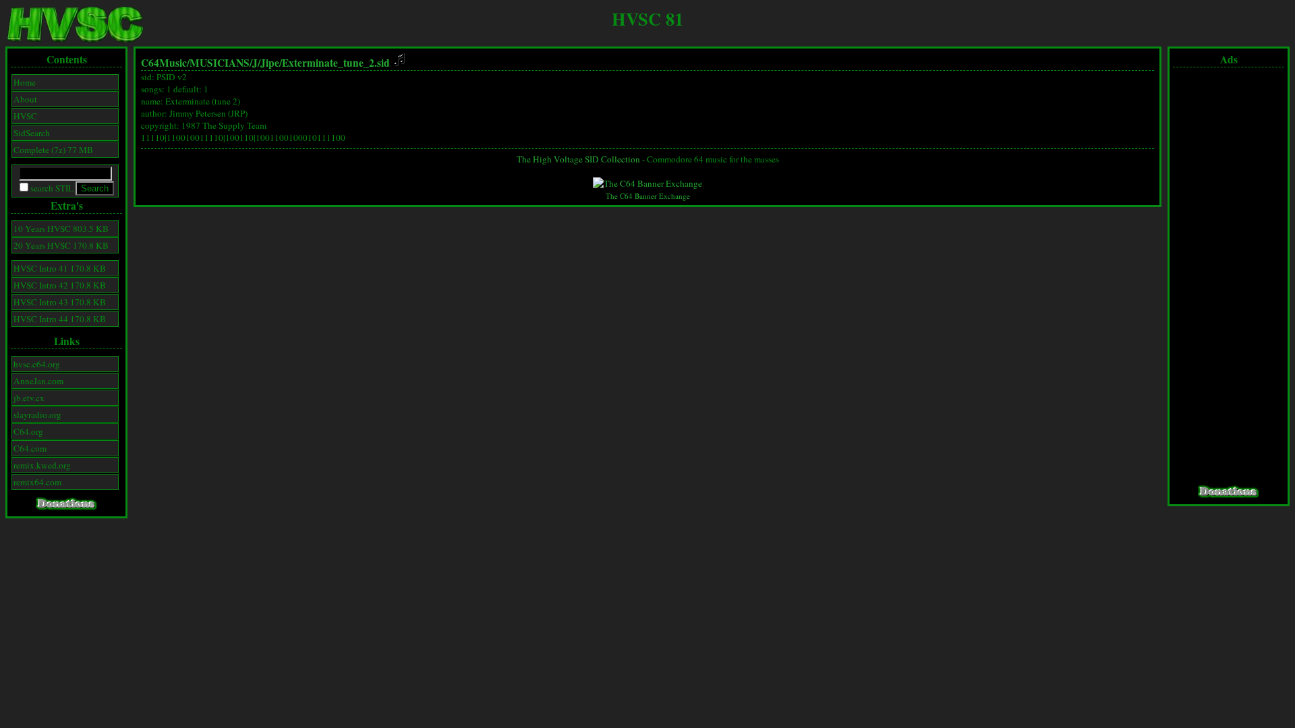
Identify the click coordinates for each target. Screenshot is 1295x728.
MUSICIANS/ (221, 62)
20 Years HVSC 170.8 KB (61, 245)
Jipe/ (271, 62)
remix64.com (37, 482)
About (25, 99)
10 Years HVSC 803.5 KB (61, 228)
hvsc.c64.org (36, 364)
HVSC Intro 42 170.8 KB (59, 285)
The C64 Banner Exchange (648, 196)
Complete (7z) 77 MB (53, 150)
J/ (256, 62)
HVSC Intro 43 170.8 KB (59, 302)
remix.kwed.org (42, 465)
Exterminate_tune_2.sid (337, 62)
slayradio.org (37, 414)
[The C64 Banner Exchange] (647, 183)
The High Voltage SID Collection (578, 159)
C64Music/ (165, 62)
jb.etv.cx (29, 398)
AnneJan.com (38, 381)
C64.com (30, 448)
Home (24, 82)
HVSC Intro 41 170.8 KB (59, 268)
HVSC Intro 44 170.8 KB (59, 319)
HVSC (25, 116)
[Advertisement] (1229, 276)
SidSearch (31, 133)
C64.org (28, 431)
